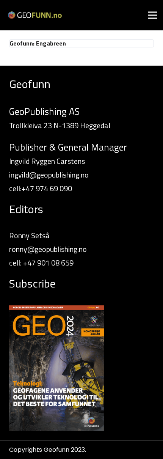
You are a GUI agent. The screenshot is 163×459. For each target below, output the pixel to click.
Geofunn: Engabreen (37, 43)
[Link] (34, 15)
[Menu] (152, 15)
